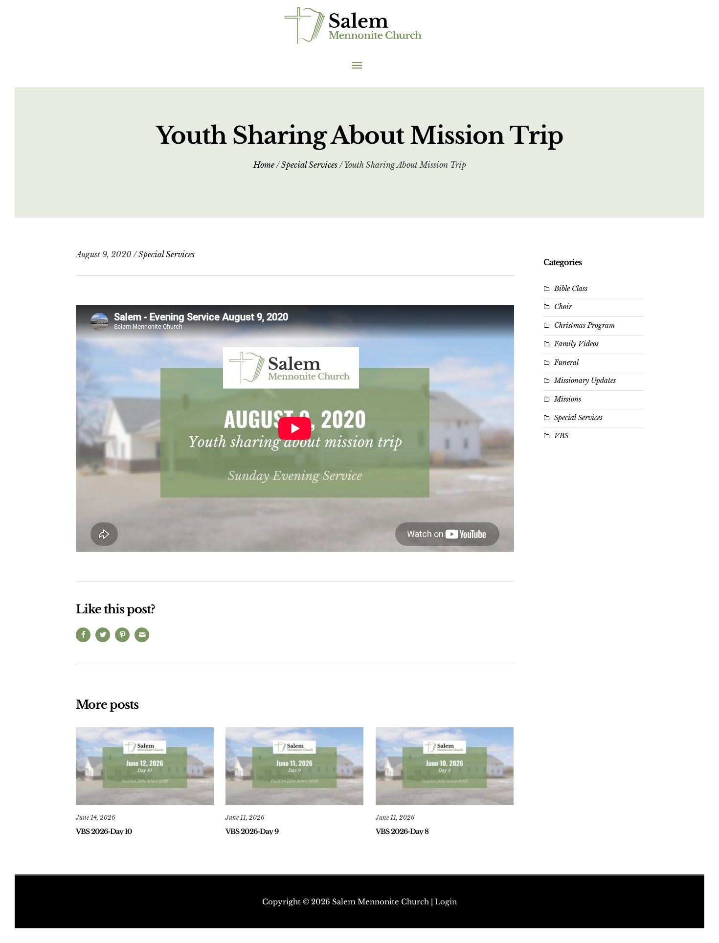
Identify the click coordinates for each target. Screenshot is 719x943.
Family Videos (576, 343)
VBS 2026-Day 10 (104, 831)
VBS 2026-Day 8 (402, 831)
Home (263, 165)
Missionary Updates (585, 380)
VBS (561, 435)
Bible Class (570, 288)
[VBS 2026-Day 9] (294, 765)
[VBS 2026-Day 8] (445, 765)
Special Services (309, 165)
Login (446, 901)
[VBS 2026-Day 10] (145, 765)
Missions (567, 399)
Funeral (566, 362)
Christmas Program (584, 325)
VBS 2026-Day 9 (251, 831)
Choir (563, 306)
